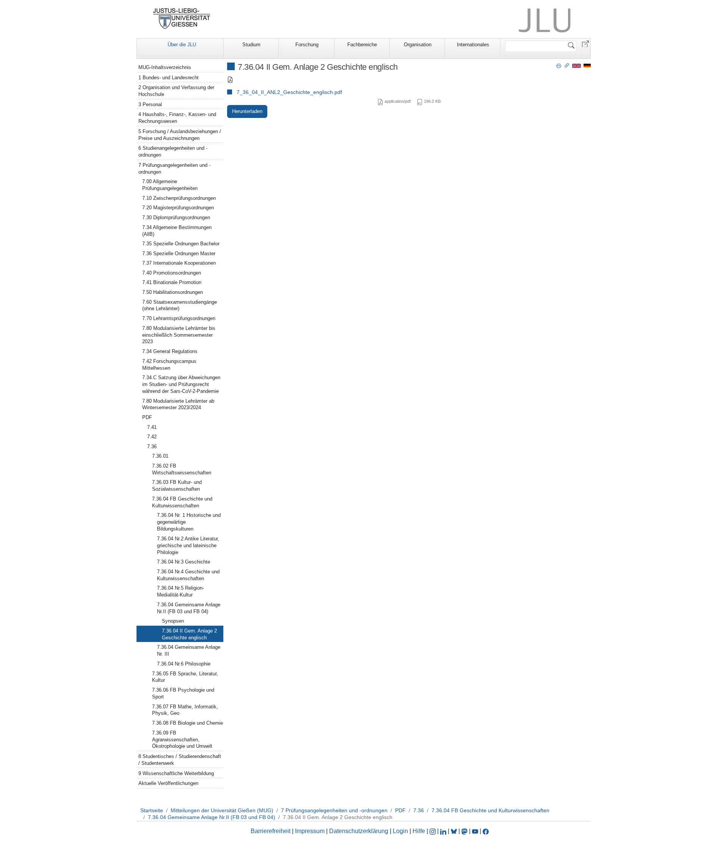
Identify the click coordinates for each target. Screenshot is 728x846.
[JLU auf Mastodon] (465, 831)
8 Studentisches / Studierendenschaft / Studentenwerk (179, 759)
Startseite (151, 810)
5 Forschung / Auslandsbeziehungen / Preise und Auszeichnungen (179, 135)
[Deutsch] (587, 65)
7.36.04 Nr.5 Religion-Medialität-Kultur (180, 591)
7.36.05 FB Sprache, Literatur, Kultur (185, 677)
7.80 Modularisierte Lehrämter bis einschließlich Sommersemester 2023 (178, 335)
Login (401, 831)
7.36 (152, 446)
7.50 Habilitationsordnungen (172, 292)
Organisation (417, 44)
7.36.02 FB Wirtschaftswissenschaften (181, 469)
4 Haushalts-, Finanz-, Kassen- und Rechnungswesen (177, 117)
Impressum (310, 831)
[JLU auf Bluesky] (454, 831)
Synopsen (173, 621)
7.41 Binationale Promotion (171, 282)
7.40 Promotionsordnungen (171, 273)
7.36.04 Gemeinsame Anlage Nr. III (188, 650)
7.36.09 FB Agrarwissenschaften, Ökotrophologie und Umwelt (182, 739)
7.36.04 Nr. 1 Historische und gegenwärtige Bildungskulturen (189, 522)
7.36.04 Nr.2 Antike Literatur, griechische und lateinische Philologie (188, 545)
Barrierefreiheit (270, 831)
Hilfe (419, 831)
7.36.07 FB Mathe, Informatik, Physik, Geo (185, 710)
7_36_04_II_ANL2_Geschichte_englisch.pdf (289, 92)
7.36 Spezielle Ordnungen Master (178, 253)
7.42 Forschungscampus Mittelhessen (169, 364)
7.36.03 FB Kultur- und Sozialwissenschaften (177, 485)
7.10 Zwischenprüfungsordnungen (179, 198)
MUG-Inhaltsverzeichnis (164, 67)
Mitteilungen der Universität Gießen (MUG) (222, 810)
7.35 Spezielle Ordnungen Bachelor (181, 243)
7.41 (152, 427)
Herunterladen (247, 111)
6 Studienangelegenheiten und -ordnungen (172, 151)
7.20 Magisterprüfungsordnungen (178, 207)
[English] (576, 65)
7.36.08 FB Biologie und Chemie (187, 723)
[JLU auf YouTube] (475, 831)
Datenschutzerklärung (358, 831)
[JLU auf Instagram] (433, 831)
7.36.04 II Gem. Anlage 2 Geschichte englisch (189, 634)
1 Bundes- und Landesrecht (168, 77)
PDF (147, 417)
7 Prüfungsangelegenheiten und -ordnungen (174, 168)
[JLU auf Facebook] (486, 831)
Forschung (306, 44)
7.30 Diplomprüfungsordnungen (176, 217)
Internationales (473, 44)
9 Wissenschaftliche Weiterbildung (176, 773)
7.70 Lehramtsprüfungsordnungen (178, 318)
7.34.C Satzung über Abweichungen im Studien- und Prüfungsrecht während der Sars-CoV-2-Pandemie (181, 384)
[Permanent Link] (567, 65)
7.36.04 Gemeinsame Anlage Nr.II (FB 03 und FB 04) (188, 608)
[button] (585, 43)
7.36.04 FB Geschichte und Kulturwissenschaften (182, 502)
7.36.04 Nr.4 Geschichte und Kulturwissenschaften (188, 575)
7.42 (152, 436)
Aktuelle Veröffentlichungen (168, 783)
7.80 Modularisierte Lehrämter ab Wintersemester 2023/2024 (178, 404)
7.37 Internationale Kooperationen (179, 263)
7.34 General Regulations (170, 351)
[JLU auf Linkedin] (444, 831)
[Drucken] (558, 65)
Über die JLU (182, 44)
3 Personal (150, 104)
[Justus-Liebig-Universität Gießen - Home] (181, 18)
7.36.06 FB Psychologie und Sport (183, 693)
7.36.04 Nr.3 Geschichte (183, 562)
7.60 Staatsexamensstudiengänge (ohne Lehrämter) (179, 305)
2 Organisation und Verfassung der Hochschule (176, 91)
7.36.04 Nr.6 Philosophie (183, 664)
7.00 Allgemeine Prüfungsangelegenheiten (170, 185)
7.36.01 (160, 456)
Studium (251, 44)
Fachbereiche (362, 44)
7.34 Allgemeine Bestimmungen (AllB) (177, 230)
